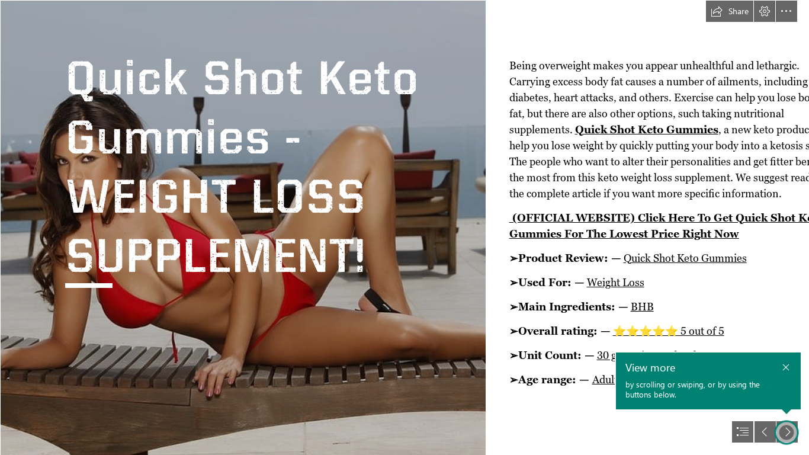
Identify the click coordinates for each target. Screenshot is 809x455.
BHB (642, 306)
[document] (404, 227)
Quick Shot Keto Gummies (646, 129)
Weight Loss (615, 282)
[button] (729, 11)
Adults (607, 379)
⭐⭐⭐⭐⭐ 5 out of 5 (668, 331)
